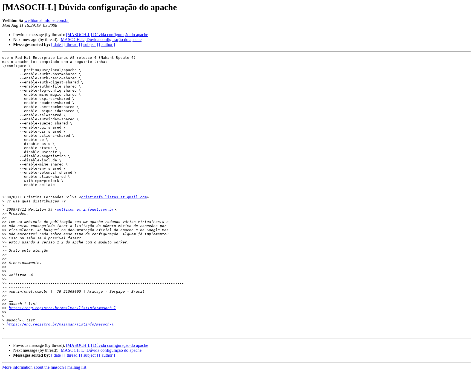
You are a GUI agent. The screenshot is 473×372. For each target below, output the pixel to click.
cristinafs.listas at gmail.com (114, 197)
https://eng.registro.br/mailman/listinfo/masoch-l (62, 308)
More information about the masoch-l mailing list (44, 367)
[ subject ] (89, 44)
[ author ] (107, 44)
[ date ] (57, 44)
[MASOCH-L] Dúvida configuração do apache (107, 34)
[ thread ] (72, 44)
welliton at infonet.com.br (46, 20)
